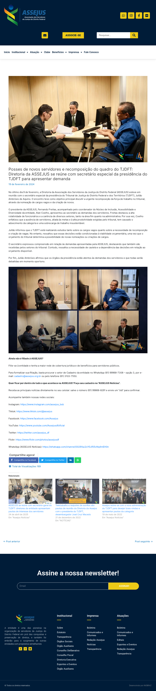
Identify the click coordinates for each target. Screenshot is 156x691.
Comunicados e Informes (95, 634)
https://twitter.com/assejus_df (33, 432)
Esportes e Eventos (67, 664)
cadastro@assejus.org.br (27, 376)
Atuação (34, 52)
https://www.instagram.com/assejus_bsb (42, 404)
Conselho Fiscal (65, 655)
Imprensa (74, 52)
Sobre (60, 627)
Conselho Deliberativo (68, 650)
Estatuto (61, 632)
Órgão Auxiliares (65, 646)
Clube (47, 52)
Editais (120, 640)
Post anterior (11, 541)
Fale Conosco (91, 52)
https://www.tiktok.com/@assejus (34, 411)
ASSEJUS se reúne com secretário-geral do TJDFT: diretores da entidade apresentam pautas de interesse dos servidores (30, 508)
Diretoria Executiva (66, 659)
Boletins (91, 627)
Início (7, 52)
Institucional (18, 52)
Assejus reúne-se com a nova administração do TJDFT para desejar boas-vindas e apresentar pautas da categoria (124, 508)
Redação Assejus (96, 640)
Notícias (91, 644)
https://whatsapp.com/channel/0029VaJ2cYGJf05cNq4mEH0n (76, 446)
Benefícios (58, 52)
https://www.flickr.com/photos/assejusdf (37, 439)
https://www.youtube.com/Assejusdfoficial (42, 425)
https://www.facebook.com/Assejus (39, 418)
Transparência (64, 637)
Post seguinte (144, 541)
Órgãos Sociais (65, 641)
